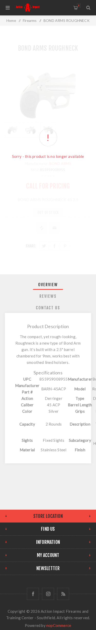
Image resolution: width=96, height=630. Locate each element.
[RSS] (63, 594)
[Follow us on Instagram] (48, 594)
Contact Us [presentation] (48, 307)
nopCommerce (58, 625)
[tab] (48, 285)
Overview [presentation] (48, 284)
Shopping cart (78, 5)
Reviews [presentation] (48, 296)
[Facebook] (33, 594)
